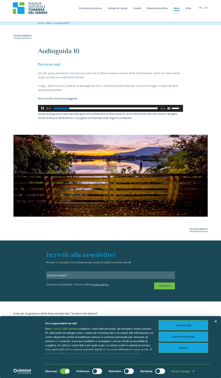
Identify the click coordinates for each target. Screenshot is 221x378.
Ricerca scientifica (157, 8)
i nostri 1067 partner (65, 328)
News (177, 8)
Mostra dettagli (180, 371)
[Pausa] (42, 108)
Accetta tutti (183, 325)
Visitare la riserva (117, 8)
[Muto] (169, 108)
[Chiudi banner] (215, 321)
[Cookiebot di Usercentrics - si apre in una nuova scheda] (22, 371)
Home (41, 23)
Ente (188, 8)
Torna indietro (22, 35)
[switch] (97, 371)
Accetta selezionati (183, 336)
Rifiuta (183, 347)
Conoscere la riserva (90, 8)
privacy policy (100, 284)
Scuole (137, 8)
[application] (110, 108)
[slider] (106, 108)
